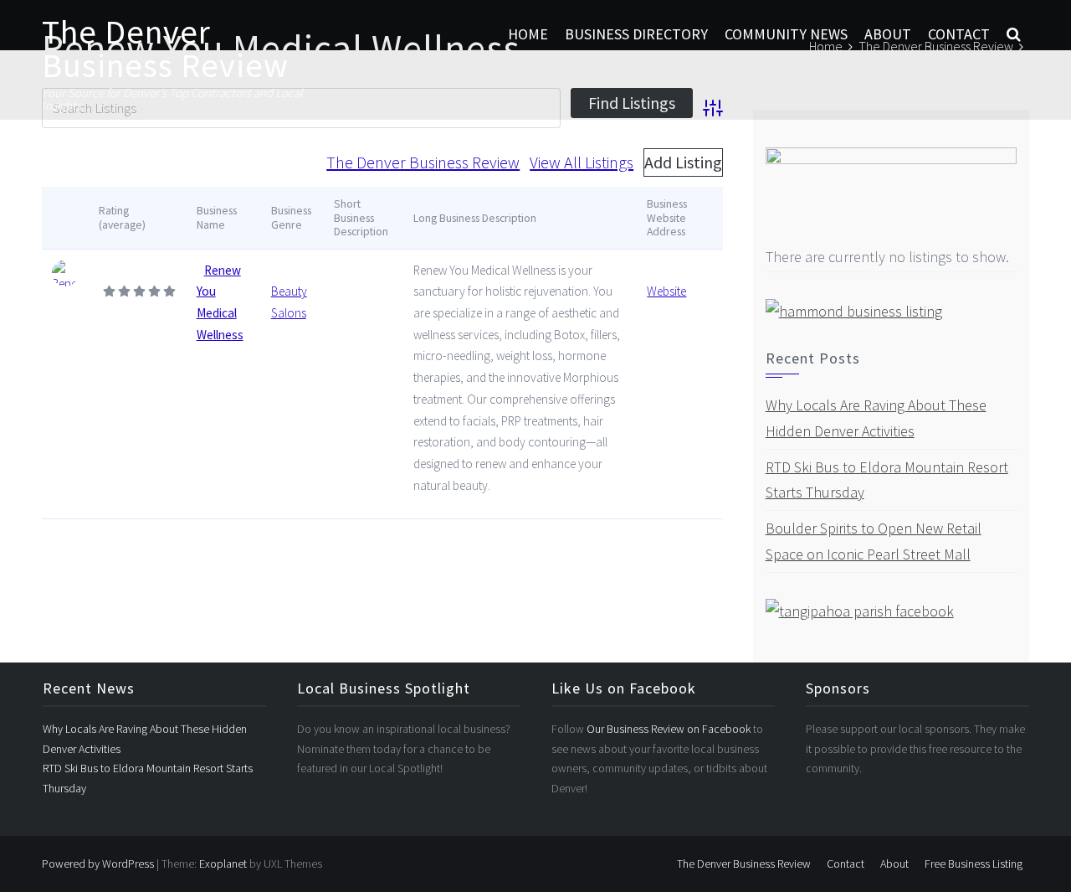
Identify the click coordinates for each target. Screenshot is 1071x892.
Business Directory (636, 34)
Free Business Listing (973, 863)
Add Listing (683, 162)
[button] (1014, 34)
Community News (786, 34)
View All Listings (581, 162)
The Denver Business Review (165, 48)
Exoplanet (223, 863)
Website (666, 291)
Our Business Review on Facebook (670, 728)
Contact (959, 34)
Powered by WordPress (98, 863)
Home (528, 34)
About (887, 34)
